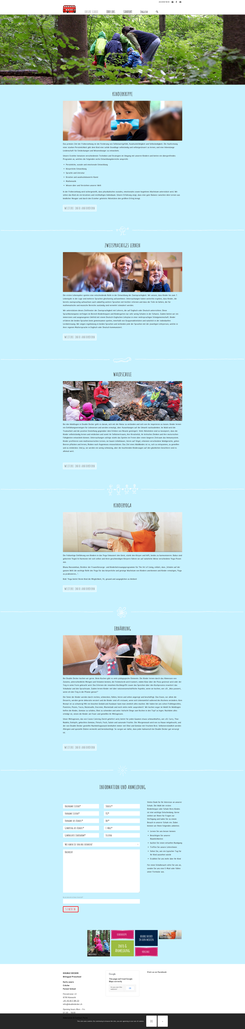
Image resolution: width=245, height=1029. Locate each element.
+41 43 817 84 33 (164, 2)
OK (130, 988)
